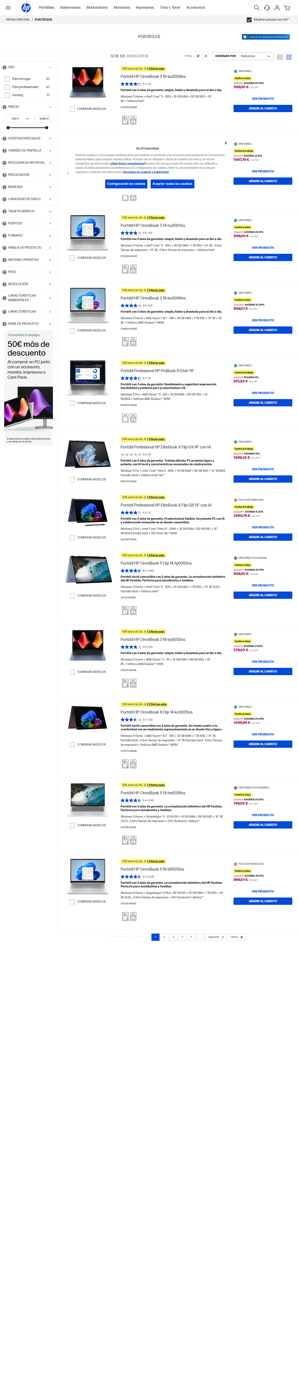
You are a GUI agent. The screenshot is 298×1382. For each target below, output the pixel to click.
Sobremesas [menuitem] (70, 7)
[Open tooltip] (4, 67)
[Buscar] (257, 8)
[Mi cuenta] (277, 8)
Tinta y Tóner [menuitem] (170, 7)
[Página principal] (26, 7)
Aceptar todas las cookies (172, 184)
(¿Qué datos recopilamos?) (128, 163)
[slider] (8, 127)
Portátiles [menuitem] (46, 7)
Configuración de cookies (126, 184)
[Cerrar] (225, 143)
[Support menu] (267, 8)
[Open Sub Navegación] (8, 7)
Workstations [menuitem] (97, 7)
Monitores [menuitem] (122, 7)
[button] (27, 67)
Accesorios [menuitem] (196, 7)
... (200, 937)
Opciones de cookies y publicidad (146, 172)
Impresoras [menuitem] (145, 7)
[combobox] (243, 56)
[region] (150, 166)
